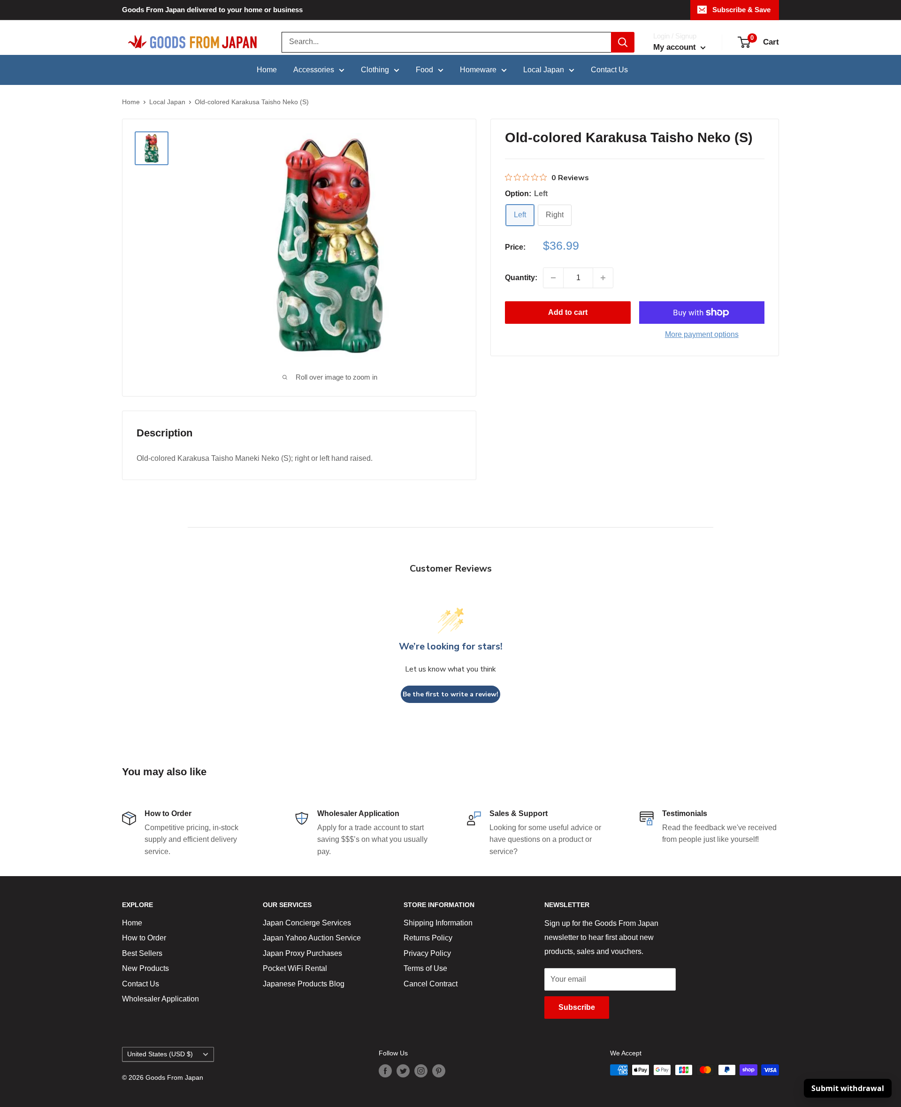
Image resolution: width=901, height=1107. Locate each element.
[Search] (622, 42)
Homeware (478, 70)
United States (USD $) (160, 1054)
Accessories (313, 70)
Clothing (375, 70)
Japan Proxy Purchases (302, 953)
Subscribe (576, 1007)
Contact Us (609, 70)
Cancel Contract (431, 984)
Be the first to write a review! (450, 694)
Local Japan (543, 70)
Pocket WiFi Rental (295, 968)
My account (675, 47)
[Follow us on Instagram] (421, 1070)
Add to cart (568, 312)
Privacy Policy (427, 953)
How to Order (144, 938)
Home (267, 70)
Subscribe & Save (741, 10)
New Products (145, 968)
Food (424, 70)
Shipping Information (438, 923)
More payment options (702, 334)
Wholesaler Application (160, 999)
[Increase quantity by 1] (603, 278)
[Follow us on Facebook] (385, 1070)
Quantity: (521, 278)
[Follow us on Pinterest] (438, 1070)
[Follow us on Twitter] (403, 1070)
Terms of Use (425, 968)
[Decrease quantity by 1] (553, 278)
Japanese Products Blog (303, 984)
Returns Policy (428, 938)
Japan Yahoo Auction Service (312, 938)
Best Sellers (142, 953)
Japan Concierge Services (307, 923)
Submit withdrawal (847, 1088)
